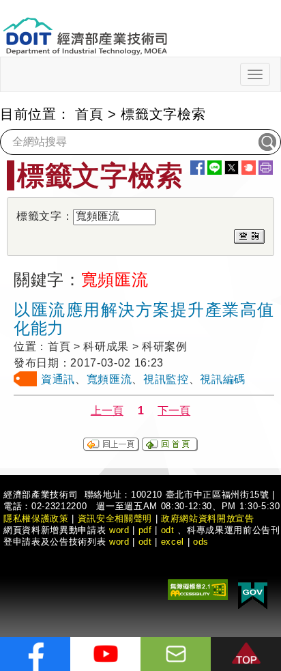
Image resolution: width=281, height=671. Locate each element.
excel (172, 542)
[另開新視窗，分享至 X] (231, 167)
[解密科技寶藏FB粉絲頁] (35, 654)
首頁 (89, 114)
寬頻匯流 (109, 379)
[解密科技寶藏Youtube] (105, 654)
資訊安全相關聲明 (115, 518)
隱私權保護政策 (36, 518)
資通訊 (58, 379)
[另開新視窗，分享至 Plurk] (248, 167)
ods (201, 542)
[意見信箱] (175, 654)
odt (168, 530)
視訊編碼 (223, 379)
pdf (145, 530)
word (119, 542)
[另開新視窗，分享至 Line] (214, 167)
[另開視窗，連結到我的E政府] (252, 593)
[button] (246, 654)
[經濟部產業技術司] (85, 27)
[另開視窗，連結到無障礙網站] (198, 588)
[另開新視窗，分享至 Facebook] (197, 167)
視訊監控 (166, 379)
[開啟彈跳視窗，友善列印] (265, 167)
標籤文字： (44, 216)
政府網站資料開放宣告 (207, 518)
